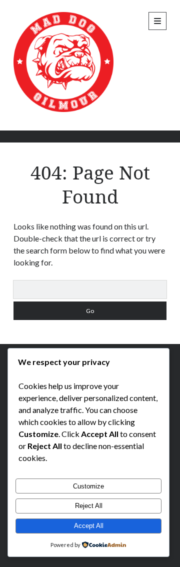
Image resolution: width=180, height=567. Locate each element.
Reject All (88, 506)
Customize (88, 486)
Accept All (89, 526)
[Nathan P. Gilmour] (64, 110)
